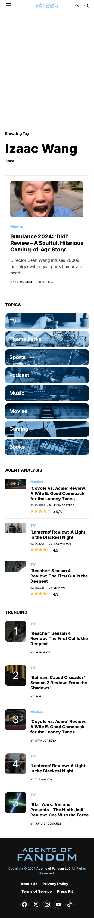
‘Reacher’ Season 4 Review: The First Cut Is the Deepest (59, 576)
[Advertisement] (47, 71)
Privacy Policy (55, 883)
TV (33, 525)
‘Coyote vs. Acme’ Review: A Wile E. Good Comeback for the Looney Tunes (58, 493)
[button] (8, 5)
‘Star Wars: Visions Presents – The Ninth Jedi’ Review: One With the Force (59, 810)
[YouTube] (58, 904)
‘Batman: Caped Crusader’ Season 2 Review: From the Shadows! (58, 682)
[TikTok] (69, 904)
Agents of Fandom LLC (53, 868)
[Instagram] (47, 904)
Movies (16, 226)
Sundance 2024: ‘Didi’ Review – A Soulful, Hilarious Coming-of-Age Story (46, 243)
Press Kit (65, 891)
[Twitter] (36, 904)
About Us (29, 883)
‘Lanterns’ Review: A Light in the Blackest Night (57, 534)
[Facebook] (24, 904)
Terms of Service (36, 891)
